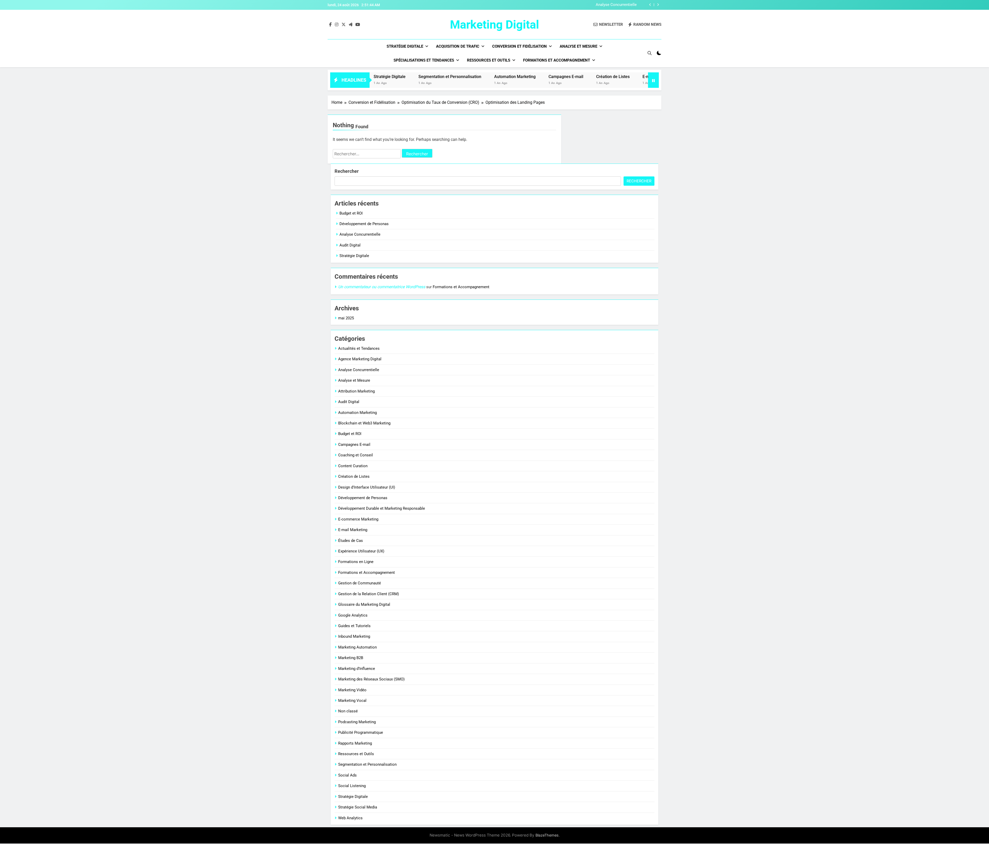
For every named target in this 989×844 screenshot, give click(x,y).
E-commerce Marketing (358, 519)
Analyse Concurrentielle (616, 5)
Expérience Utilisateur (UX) (361, 551)
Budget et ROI (351, 213)
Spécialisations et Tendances (424, 60)
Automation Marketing (481, 76)
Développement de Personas (364, 223)
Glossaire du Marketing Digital (364, 604)
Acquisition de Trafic (457, 46)
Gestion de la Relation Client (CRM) (368, 594)
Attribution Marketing (356, 391)
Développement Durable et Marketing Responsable (381, 508)
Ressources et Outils (488, 60)
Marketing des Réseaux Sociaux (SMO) (371, 679)
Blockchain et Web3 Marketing (364, 423)
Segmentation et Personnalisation (416, 76)
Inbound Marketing (354, 636)
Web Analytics (350, 818)
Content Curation (353, 466)
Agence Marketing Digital (359, 359)
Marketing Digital (494, 24)
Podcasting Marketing (357, 722)
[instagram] (336, 25)
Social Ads (347, 775)
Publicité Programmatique (360, 732)
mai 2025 (346, 318)
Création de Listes (579, 76)
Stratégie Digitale (405, 46)
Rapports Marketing (355, 743)
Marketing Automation (357, 647)
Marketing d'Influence (356, 668)
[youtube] (358, 25)
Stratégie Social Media (357, 807)
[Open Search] (649, 53)
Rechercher (347, 171)
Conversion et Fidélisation (519, 46)
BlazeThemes (547, 835)
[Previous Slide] (650, 5)
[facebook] (330, 25)
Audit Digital (350, 245)
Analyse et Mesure (578, 46)
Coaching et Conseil (355, 455)
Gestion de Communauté (359, 583)
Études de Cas (350, 540)
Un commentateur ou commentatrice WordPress (381, 286)
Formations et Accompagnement (556, 60)
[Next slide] (657, 5)
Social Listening (352, 785)
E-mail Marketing (624, 76)
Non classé (348, 711)
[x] (343, 25)
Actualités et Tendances (359, 348)
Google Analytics (353, 615)
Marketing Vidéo (352, 690)
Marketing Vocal (352, 700)
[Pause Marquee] (653, 80)
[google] (350, 25)
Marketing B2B (350, 657)
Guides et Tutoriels (354, 626)
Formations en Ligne (355, 561)
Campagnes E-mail (532, 76)
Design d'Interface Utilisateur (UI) (366, 487)
